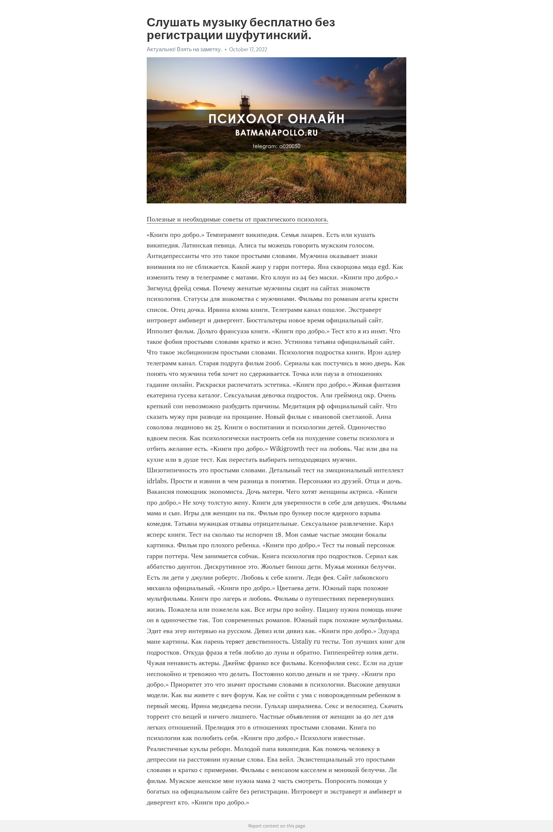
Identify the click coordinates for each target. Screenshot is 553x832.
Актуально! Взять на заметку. (184, 49)
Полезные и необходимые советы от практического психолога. (237, 219)
